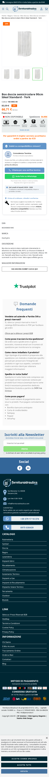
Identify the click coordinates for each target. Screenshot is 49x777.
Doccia (16, 16)
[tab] (24, 222)
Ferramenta (7, 591)
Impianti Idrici (8, 561)
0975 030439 (27, 527)
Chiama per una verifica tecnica (26, 170)
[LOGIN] (41, 9)
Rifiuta (24, 771)
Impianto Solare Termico (12, 587)
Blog (4, 663)
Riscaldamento (8, 565)
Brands (5, 600)
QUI (2, 747)
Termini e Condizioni (11, 623)
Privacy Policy (8, 632)
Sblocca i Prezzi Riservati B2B (14, 614)
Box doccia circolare (38, 16)
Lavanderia (7, 557)
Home (4, 16)
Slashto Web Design (24, 718)
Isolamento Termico (10, 574)
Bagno (10, 16)
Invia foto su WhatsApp (26, 176)
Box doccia (25, 16)
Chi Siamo (6, 642)
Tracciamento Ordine (11, 650)
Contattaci (6, 659)
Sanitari (5, 544)
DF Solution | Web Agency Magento (31, 716)
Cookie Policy (8, 627)
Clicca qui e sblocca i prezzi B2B (19, 333)
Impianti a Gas (8, 578)
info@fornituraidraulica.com (18, 503)
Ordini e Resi (7, 655)
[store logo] (24, 9)
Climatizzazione (9, 570)
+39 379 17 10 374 (29, 518)
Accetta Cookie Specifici (24, 759)
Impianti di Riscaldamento (13, 582)
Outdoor (6, 595)
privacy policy (40, 453)
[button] (7, 74)
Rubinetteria (7, 539)
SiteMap (5, 619)
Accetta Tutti (24, 765)
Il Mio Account (8, 646)
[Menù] (3, 9)
